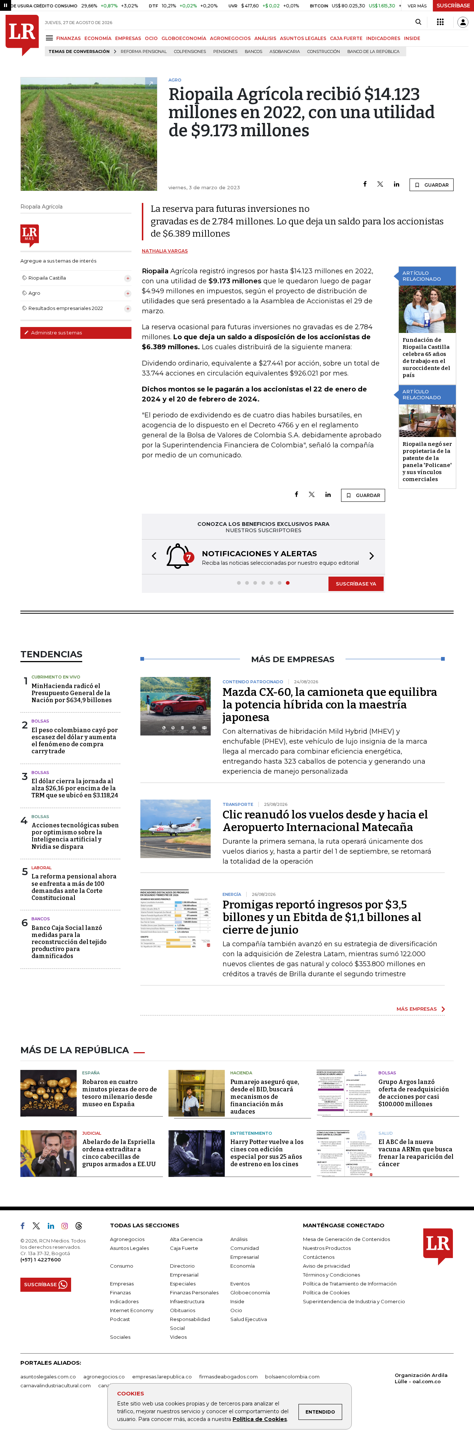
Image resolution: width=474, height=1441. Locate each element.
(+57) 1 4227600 (40, 1259)
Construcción (323, 51)
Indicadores (124, 1301)
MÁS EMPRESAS (417, 1009)
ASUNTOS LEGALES (303, 38)
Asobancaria (285, 51)
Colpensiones (190, 51)
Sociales (120, 1337)
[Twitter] (380, 184)
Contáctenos (318, 1257)
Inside (237, 1301)
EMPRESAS (128, 38)
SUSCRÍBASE (453, 5)
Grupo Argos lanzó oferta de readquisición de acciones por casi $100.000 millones (413, 1093)
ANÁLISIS (265, 38)
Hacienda (241, 1072)
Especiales (183, 1284)
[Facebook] (365, 184)
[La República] (22, 35)
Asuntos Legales (129, 1248)
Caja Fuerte (184, 1248)
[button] (152, 557)
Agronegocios (127, 1239)
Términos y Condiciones (331, 1275)
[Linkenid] (54, 1227)
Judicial (91, 1133)
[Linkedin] (396, 184)
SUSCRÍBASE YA (356, 584)
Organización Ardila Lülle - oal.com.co (421, 1378)
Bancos (253, 51)
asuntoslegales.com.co (48, 1377)
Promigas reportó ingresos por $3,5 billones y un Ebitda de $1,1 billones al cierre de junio (322, 917)
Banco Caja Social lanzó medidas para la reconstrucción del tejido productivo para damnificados (69, 942)
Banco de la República (373, 51)
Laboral (41, 867)
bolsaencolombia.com (292, 1377)
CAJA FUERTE (346, 38)
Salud (385, 1133)
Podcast (120, 1319)
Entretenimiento (251, 1133)
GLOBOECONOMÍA (183, 38)
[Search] (418, 22)
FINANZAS (68, 38)
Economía (242, 1266)
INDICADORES (383, 38)
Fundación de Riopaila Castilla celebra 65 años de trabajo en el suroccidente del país (426, 357)
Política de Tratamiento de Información (350, 1284)
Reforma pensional (144, 51)
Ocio (236, 1310)
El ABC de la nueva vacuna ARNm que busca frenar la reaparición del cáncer (416, 1153)
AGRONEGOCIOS (230, 38)
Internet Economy (131, 1310)
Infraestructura (187, 1301)
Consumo (121, 1266)
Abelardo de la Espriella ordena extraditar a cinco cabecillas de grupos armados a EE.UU (119, 1153)
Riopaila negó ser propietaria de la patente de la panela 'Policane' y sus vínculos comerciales (427, 462)
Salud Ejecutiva (248, 1319)
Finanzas (120, 1292)
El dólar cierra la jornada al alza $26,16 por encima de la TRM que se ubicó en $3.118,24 (74, 788)
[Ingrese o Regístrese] (462, 22)
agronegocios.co (104, 1377)
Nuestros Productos (327, 1248)
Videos (178, 1337)
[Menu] (50, 38)
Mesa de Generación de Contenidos (346, 1239)
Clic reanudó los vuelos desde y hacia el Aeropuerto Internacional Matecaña (325, 821)
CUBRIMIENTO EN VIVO (55, 677)
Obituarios (182, 1310)
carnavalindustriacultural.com (55, 1385)
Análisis (238, 1239)
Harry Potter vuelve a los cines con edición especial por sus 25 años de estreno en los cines (267, 1153)
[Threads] (82, 1227)
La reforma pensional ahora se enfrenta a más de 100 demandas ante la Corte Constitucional (74, 887)
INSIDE (412, 38)
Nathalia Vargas (165, 251)
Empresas (122, 1284)
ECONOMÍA (97, 38)
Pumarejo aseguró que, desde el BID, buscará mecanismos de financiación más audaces (264, 1096)
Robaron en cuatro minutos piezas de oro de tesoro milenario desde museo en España (119, 1093)
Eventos (240, 1284)
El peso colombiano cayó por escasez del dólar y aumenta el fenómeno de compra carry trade (74, 741)
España (91, 1072)
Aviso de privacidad (326, 1266)
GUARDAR (436, 185)
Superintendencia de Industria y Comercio (354, 1301)
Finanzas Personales (194, 1292)
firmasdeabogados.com (228, 1377)
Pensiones (225, 51)
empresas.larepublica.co (162, 1377)
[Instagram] (67, 1227)
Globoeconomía (250, 1292)
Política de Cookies (260, 1419)
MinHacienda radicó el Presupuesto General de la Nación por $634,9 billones (71, 693)
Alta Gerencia (186, 1239)
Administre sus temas (56, 333)
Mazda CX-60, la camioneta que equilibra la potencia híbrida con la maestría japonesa (330, 705)
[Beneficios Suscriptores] (440, 22)
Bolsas (40, 721)
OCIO (151, 38)
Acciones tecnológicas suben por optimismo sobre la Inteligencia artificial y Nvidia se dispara (75, 836)
